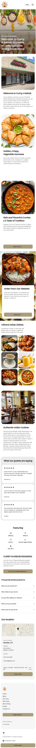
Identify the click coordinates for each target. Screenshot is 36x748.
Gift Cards (6, 698)
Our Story (6, 695)
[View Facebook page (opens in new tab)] (4, 730)
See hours (28, 665)
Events (5, 703)
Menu (27, 5)
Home (4, 690)
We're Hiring (6, 700)
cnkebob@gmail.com (9, 658)
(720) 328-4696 (7, 654)
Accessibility (6, 721)
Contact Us (6, 705)
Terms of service (7, 718)
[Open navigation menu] (32, 4)
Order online (17, 671)
